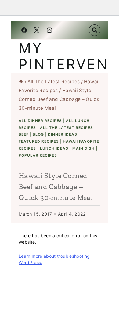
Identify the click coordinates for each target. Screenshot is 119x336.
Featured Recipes (39, 141)
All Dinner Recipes (40, 120)
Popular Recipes (38, 155)
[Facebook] (24, 30)
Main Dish (83, 148)
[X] (36, 30)
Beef (24, 134)
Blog (38, 134)
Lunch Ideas (54, 148)
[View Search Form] (94, 30)
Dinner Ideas (62, 134)
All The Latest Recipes (66, 127)
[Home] (21, 81)
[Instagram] (49, 30)
